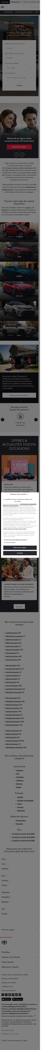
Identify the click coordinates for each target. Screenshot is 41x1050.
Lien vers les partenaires (9, 542)
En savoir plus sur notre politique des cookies (15, 539)
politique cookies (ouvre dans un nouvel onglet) (14, 528)
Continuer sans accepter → (19, 494)
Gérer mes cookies (20, 547)
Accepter (20, 553)
